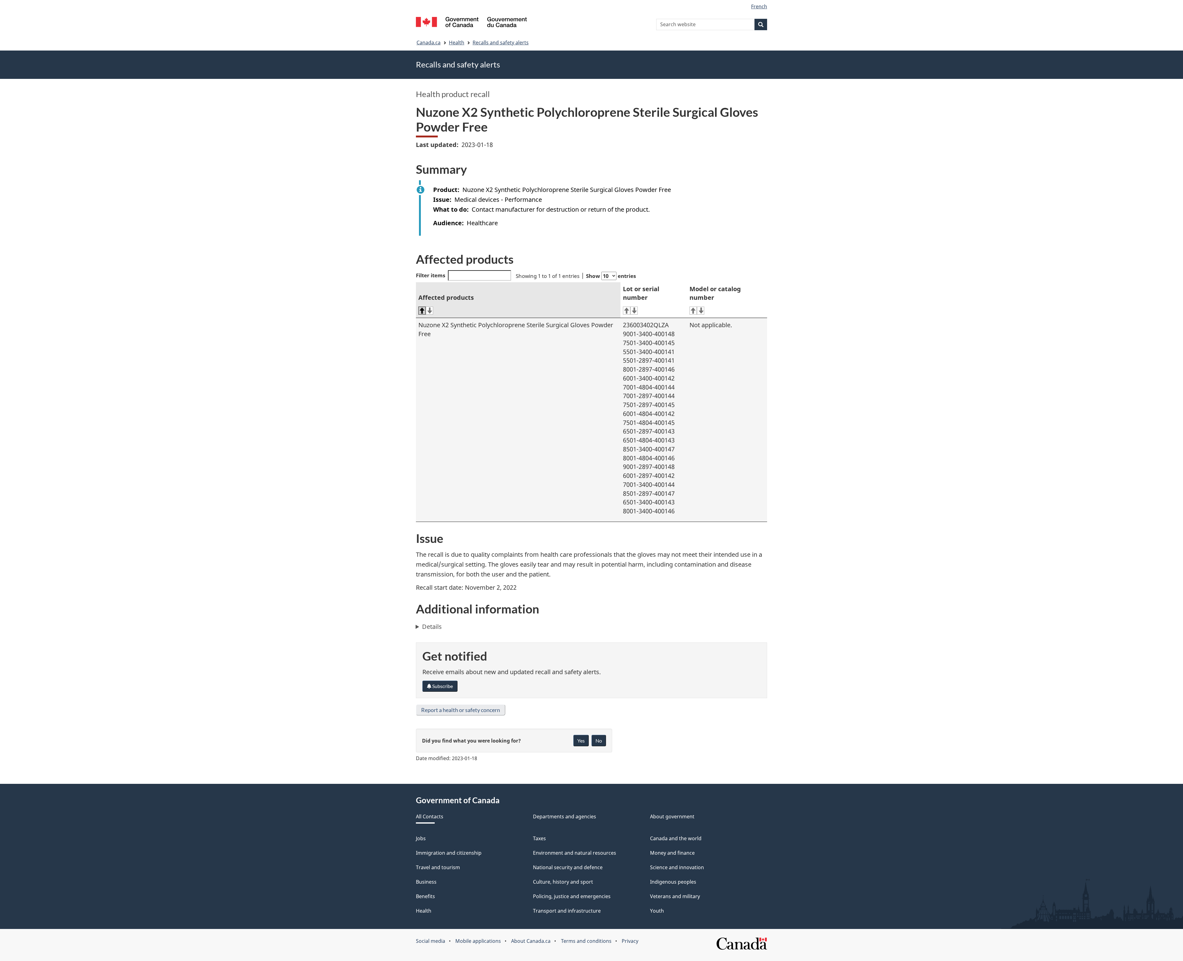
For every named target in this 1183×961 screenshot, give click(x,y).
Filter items (430, 275)
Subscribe (442, 686)
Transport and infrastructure (567, 910)
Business (426, 881)
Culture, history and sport (563, 881)
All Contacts (429, 816)
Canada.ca (429, 42)
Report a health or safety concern (460, 709)
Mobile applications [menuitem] (478, 941)
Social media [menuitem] (430, 941)
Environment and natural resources (574, 852)
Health (456, 42)
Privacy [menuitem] (630, 941)
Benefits (425, 896)
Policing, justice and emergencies (572, 896)
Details (432, 626)
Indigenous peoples (673, 881)
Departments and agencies (564, 816)
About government (672, 816)
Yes (581, 740)
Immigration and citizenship (449, 852)
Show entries (611, 275)
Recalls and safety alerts (501, 42)
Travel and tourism (438, 867)
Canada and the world (675, 838)
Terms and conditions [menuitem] (586, 941)
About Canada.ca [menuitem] (531, 941)
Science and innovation (677, 867)
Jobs (421, 838)
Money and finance (672, 852)
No (599, 740)
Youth (657, 910)
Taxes (539, 838)
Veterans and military (675, 896)
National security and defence (568, 867)
